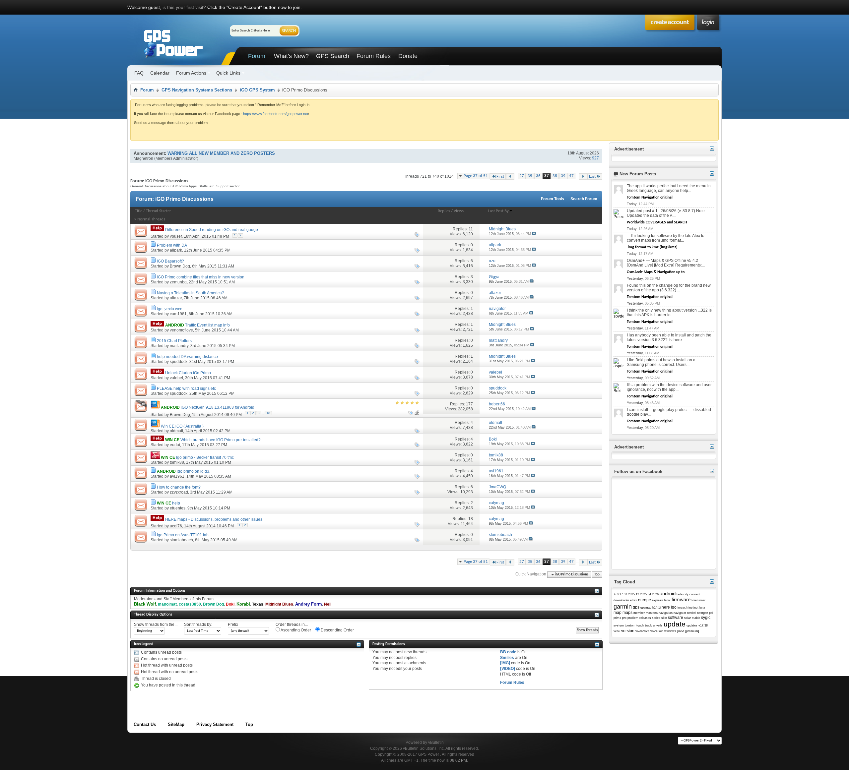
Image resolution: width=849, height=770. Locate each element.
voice (654, 631)
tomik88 (177, 462)
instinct (693, 607)
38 (555, 176)
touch (640, 625)
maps (627, 612)
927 (595, 158)
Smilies (507, 657)
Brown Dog (180, 266)
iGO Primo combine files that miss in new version (200, 277)
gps (636, 607)
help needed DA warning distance (187, 356)
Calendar (159, 73)
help (176, 503)
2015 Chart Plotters (174, 340)
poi (711, 613)
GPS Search (332, 56)
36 (538, 176)
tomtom (630, 625)
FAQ (139, 73)
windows (670, 631)
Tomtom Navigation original (650, 198)
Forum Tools (552, 199)
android (668, 593)
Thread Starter (158, 211)
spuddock (178, 361)
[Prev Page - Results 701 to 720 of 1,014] (510, 176)
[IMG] (505, 663)
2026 (655, 594)
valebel (176, 378)
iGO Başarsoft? (170, 261)
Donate (408, 56)
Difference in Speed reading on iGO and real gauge (211, 229)
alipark (176, 250)
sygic (705, 617)
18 (268, 413)
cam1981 (178, 314)
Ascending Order (295, 630)
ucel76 (176, 526)
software (675, 617)
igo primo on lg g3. (193, 471)
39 (563, 176)
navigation (666, 613)
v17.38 (703, 625)
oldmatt (176, 431)
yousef (176, 236)
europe (644, 600)
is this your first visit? (184, 7)
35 (530, 176)
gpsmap (645, 607)
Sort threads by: (198, 624)
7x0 (616, 594)
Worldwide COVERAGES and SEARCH (657, 222)
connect (694, 594)
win (661, 631)
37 (546, 176)
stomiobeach (181, 540)
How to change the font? (179, 487)
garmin (623, 606)
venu (617, 631)
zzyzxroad (179, 492)
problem (632, 618)
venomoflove (181, 330)
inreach (682, 607)
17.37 (623, 594)
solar (687, 618)
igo (674, 607)
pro (624, 618)
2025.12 (633, 594)
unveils (658, 625)
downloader (621, 600)
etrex (633, 600)
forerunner (698, 600)
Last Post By (498, 211)
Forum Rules (374, 56)
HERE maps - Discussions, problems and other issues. (214, 519)
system (619, 625)
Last (592, 176)
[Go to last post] (534, 234)
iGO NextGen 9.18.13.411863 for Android (217, 407)
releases (645, 618)
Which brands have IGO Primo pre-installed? (220, 440)
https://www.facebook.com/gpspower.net (275, 114)
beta (680, 594)
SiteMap (176, 724)
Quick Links (228, 73)
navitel (691, 613)
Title (138, 211)
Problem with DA (172, 245)
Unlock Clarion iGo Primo (188, 373)
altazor (176, 298)
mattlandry (179, 345)
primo (617, 618)
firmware (681, 599)
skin (664, 618)
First (500, 176)
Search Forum (583, 199)
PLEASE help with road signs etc (186, 388)
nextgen (702, 613)
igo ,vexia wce (169, 309)
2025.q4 (645, 594)
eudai (175, 445)
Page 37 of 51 (476, 176)
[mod (680, 631)
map (617, 612)
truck (648, 625)
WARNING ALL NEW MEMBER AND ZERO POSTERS (221, 153)
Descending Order (337, 630)
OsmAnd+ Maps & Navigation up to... (657, 272)
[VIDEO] (507, 668)
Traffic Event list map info (207, 325)
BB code (508, 652)
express (657, 600)
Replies (444, 211)
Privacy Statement (214, 724)
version (627, 630)
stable (696, 618)
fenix (667, 600)
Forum (256, 56)
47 (571, 176)
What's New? (291, 56)
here (666, 607)
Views (459, 211)
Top (597, 574)
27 (521, 176)
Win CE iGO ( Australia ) (182, 426)
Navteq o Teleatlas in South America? (190, 293)
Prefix (233, 624)
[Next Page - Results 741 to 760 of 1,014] (583, 176)
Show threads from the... (155, 624)
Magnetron (143, 158)
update (675, 624)
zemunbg (178, 282)
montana (652, 613)
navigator (680, 613)
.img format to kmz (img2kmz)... (654, 247)
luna (702, 607)
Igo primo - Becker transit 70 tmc (205, 457)
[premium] (692, 631)
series (656, 618)
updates (691, 625)
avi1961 (177, 476)
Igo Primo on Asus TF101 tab (183, 535)
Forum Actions (191, 73)
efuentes (177, 508)
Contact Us (145, 724)
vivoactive (642, 631)
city (686, 594)
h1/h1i (656, 607)
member (639, 613)
